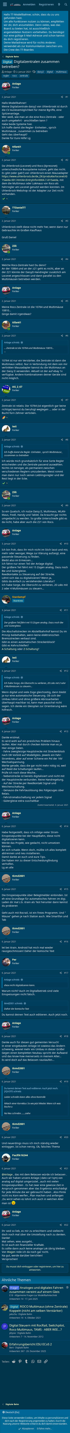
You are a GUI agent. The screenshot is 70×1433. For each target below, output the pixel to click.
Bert (11, 1347)
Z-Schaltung (31, 649)
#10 (66, 543)
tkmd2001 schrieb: (13, 1003)
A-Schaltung (9, 649)
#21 (66, 1168)
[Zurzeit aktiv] (8, 153)
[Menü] (5, 4)
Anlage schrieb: (12, 342)
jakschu (13, 1314)
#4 (67, 259)
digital (50, 71)
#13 (66, 731)
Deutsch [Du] (12, 1412)
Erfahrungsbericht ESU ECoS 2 (30, 1344)
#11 (66, 610)
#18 (66, 1036)
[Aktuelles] (59, 4)
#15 (66, 889)
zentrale (24, 75)
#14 (66, 826)
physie (12, 1333)
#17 (66, 972)
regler (6, 75)
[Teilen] (62, 97)
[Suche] (65, 4)
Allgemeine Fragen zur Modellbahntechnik (36, 1295)
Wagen (11, 1252)
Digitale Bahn (25, 1314)
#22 (66, 1224)
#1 (67, 96)
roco (14, 75)
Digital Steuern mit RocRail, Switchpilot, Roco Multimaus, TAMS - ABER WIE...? (37, 1327)
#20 (66, 1137)
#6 (67, 335)
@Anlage (7, 1174)
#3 (67, 220)
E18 (11, 1295)
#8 (67, 439)
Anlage (8, 71)
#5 (67, 301)
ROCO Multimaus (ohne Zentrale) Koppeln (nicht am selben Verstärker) (38, 1308)
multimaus (61, 71)
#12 (66, 670)
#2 (67, 159)
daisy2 (40, 71)
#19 (66, 1081)
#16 (66, 941)
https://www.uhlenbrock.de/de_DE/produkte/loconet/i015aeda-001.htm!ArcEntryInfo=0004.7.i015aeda (34, 178)
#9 (67, 505)
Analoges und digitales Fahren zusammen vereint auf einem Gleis (36, 1290)
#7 (67, 399)
